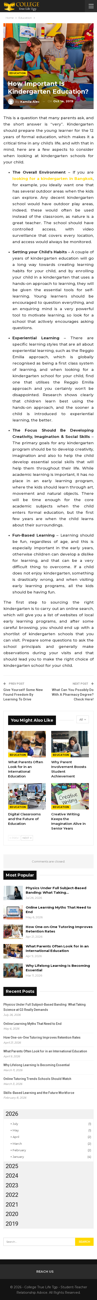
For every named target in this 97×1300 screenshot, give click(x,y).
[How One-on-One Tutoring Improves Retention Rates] (13, 932)
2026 (12, 1114)
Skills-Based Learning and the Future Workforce (38, 1093)
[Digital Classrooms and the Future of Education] (27, 796)
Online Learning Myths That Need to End (32, 1024)
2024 (12, 1175)
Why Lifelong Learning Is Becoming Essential (36, 1065)
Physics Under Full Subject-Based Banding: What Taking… (56, 890)
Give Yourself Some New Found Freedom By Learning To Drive (23, 694)
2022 (12, 1195)
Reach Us (45, 1272)
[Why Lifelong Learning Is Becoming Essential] (13, 970)
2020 (12, 1214)
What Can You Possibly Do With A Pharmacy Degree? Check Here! (73, 694)
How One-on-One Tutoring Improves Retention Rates (42, 1037)
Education (17, 73)
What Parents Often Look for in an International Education (57, 948)
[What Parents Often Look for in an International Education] (27, 744)
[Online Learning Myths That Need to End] (13, 912)
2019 (12, 1224)
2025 (12, 1166)
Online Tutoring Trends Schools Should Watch (37, 1079)
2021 (12, 1204)
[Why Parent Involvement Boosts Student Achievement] (70, 744)
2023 (12, 1185)
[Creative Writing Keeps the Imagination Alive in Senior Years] (70, 796)
